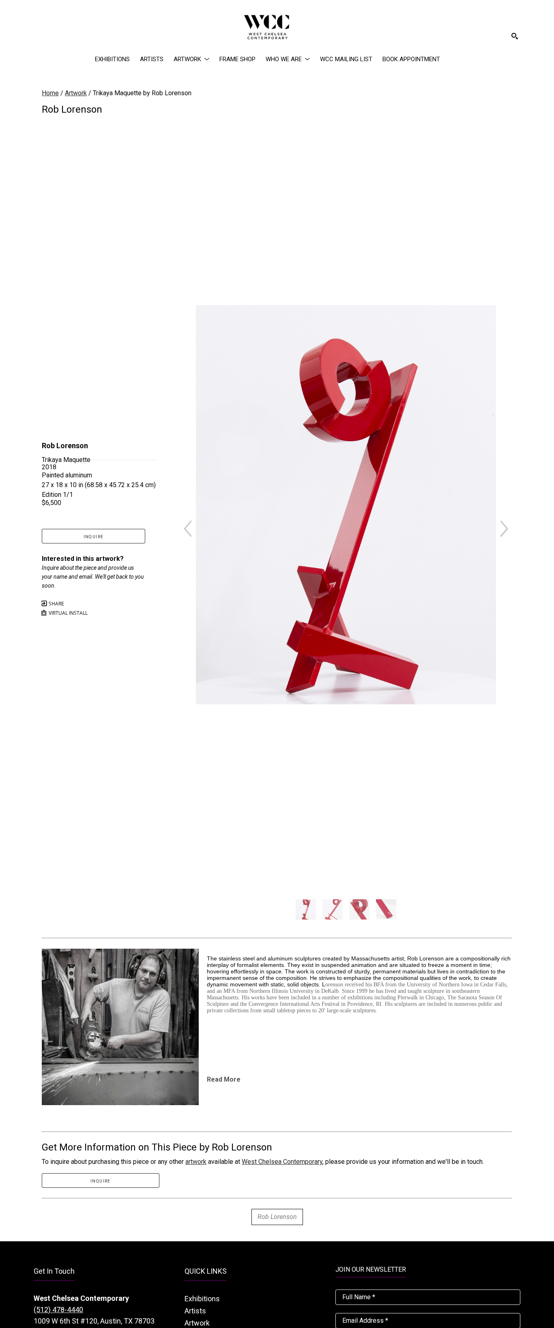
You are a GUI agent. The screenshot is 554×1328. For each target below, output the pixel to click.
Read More (223, 1079)
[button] (191, 59)
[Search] (514, 36)
